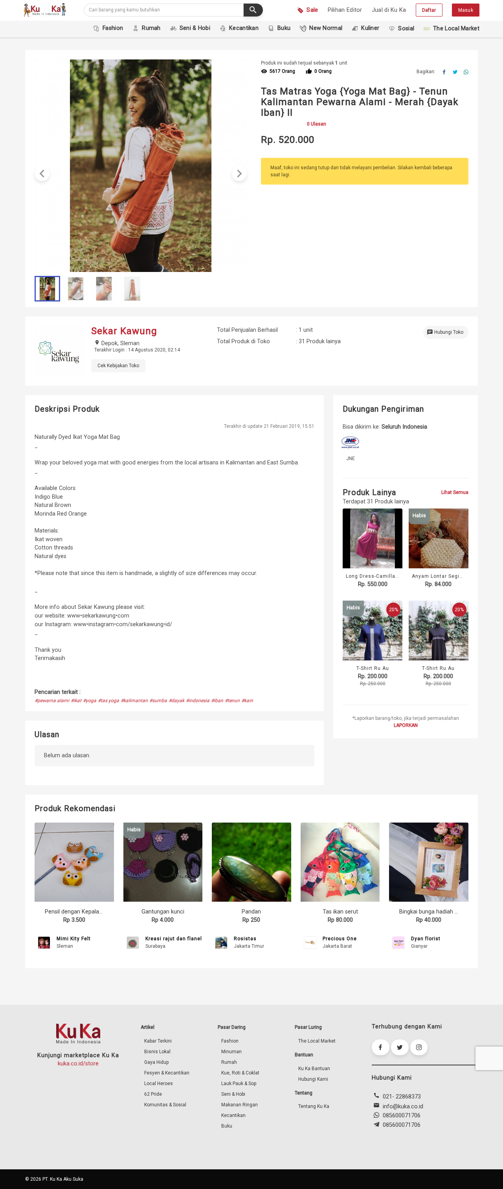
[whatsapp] (466, 72)
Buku (226, 1126)
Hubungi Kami (313, 1079)
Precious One (340, 938)
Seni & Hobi (233, 1094)
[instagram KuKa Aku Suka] (419, 1047)
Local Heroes (158, 1083)
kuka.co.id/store (78, 1063)
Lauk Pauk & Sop (238, 1083)
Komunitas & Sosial (165, 1105)
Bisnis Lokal (157, 1051)
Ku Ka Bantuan (314, 1068)
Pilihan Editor (345, 10)
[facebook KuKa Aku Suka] (380, 1047)
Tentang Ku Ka (313, 1106)
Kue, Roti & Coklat (240, 1073)
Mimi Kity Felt (74, 938)
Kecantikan (233, 1115)
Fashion (230, 1041)
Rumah (229, 1062)
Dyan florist (426, 938)
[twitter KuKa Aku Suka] (400, 1047)
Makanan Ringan (239, 1105)
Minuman (231, 1051)
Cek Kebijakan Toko (118, 365)
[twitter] (455, 72)
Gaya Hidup (156, 1062)
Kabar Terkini (158, 1041)
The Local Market (317, 1041)
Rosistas (245, 938)
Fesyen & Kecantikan (166, 1073)
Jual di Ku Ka (389, 10)
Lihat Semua (454, 492)
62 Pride (153, 1094)
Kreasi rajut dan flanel (173, 938)
